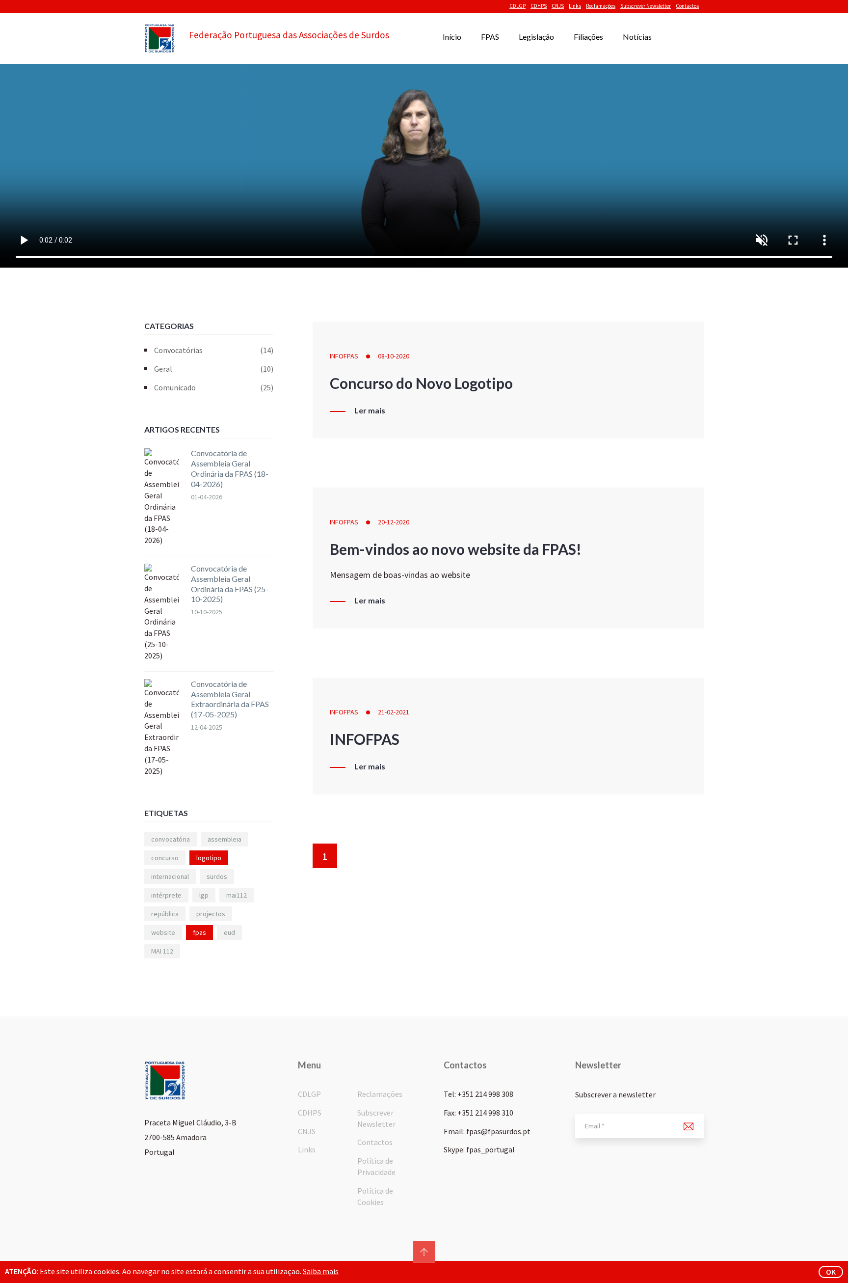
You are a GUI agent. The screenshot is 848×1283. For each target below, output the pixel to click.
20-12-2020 (393, 522)
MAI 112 (162, 951)
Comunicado (213, 387)
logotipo (208, 857)
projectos (210, 913)
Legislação (536, 36)
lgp (204, 895)
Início (452, 36)
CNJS (558, 5)
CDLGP (517, 5)
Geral (213, 369)
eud (229, 932)
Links (575, 5)
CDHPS (538, 5)
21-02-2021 (393, 712)
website (163, 932)
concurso (165, 857)
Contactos (687, 5)
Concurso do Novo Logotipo (421, 383)
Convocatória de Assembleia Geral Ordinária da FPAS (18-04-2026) (229, 468)
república (165, 913)
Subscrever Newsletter (645, 5)
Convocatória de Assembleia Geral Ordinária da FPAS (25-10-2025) (229, 583)
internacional (170, 876)
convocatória (170, 839)
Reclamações (600, 5)
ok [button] (831, 1272)
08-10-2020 (393, 356)
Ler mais (369, 410)
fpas (199, 932)
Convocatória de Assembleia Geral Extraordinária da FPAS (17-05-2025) (230, 699)
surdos (217, 876)
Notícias (637, 36)
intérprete (166, 895)
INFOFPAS (344, 356)
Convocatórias (213, 350)
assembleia (224, 839)
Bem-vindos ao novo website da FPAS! (456, 549)
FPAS (490, 36)
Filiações (588, 36)
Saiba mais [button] (321, 1271)
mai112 (236, 895)
